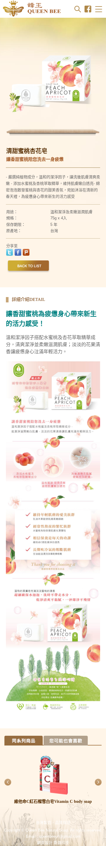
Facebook (88, 9)
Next (95, 79)
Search (77, 9)
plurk (26, 252)
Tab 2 (66, 740)
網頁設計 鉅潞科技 (53, 842)
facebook (17, 252)
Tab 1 (23, 740)
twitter (9, 252)
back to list (28, 267)
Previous (10, 79)
